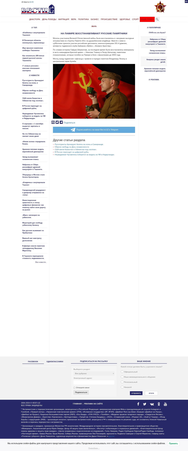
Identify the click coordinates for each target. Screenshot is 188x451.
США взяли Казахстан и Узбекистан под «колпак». (76, 149)
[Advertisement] (36, 291)
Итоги (151, 393)
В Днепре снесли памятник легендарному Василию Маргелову (33, 248)
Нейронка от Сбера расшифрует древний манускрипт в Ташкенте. (32, 167)
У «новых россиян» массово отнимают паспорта (31, 68)
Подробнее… (94, 448)
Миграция (63, 19)
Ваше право (147, 19)
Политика (83, 19)
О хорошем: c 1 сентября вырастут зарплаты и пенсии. (32, 126)
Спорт (135, 19)
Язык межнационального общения (139, 377)
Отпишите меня (82, 388)
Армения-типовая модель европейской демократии (155, 70)
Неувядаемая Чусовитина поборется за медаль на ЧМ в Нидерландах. (85, 155)
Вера (73, 19)
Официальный (130, 372)
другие (111, 436)
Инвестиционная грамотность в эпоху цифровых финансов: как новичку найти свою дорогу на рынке (34, 205)
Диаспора (34, 19)
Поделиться (69, 123)
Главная (77, 404)
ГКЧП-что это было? (157, 33)
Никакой (128, 387)
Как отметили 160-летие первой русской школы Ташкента (33, 58)
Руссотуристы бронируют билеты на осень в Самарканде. (79, 144)
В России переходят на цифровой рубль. (72, 152)
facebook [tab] (33, 362)
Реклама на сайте (93, 404)
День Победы (49, 19)
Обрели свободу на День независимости (72, 147)
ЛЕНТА (94, 26)
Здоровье (124, 19)
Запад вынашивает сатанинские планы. (157, 52)
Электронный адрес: (83, 378)
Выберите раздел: (82, 369)
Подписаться (81, 392)
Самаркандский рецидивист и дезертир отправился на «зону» (34, 192)
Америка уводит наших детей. (156, 61)
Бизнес (95, 19)
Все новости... (41, 262)
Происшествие (109, 19)
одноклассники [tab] (55, 362)
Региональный (130, 382)
